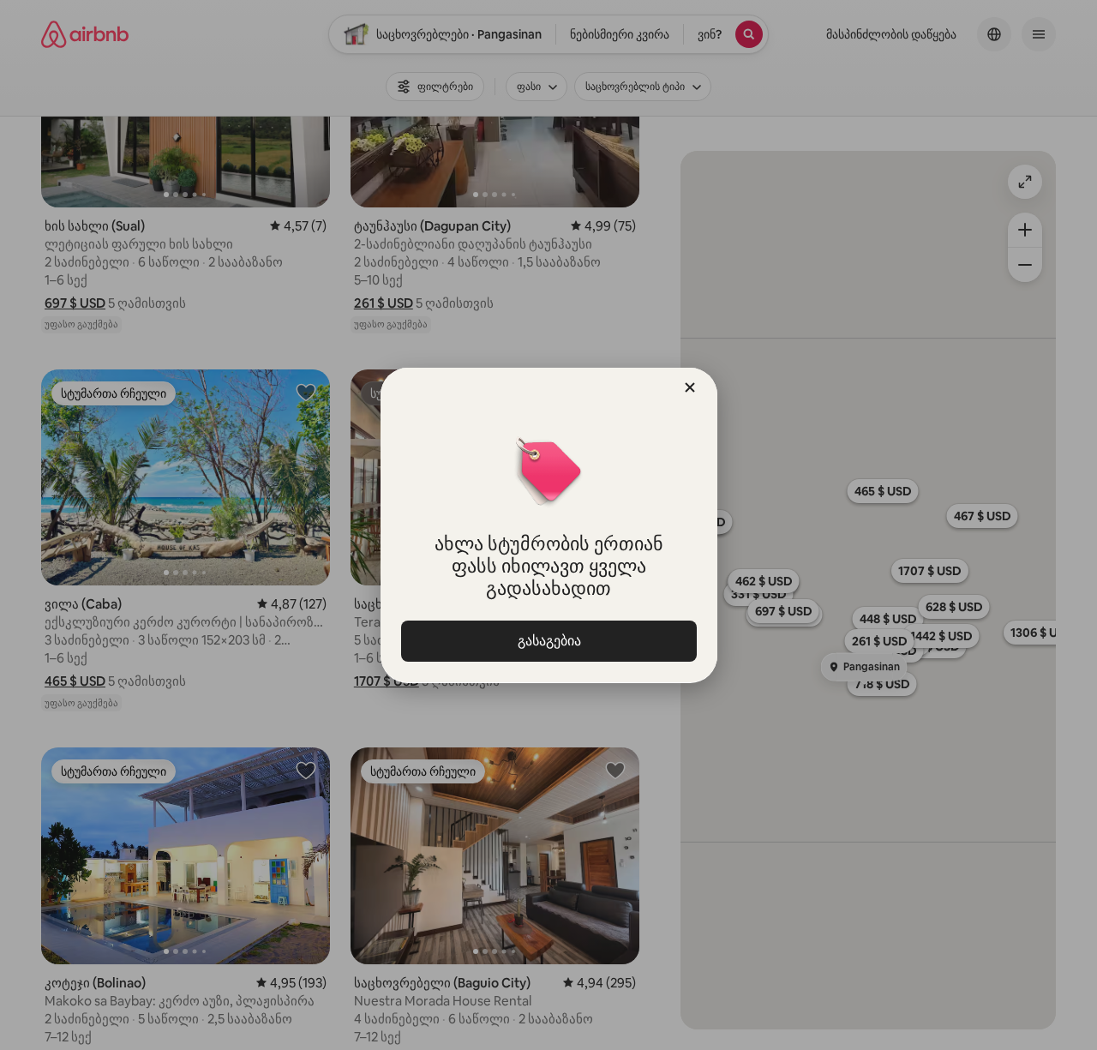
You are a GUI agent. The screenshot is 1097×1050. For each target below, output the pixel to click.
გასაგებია (548, 641)
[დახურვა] (690, 387)
